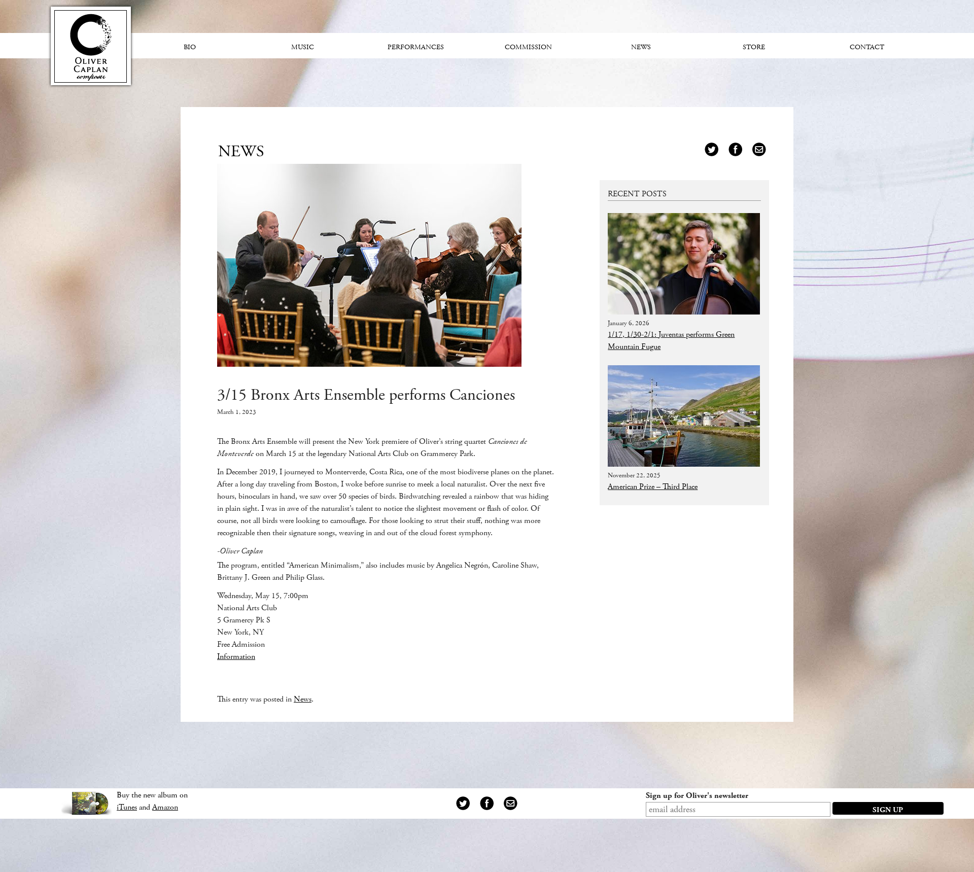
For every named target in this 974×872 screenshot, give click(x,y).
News (302, 699)
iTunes (127, 807)
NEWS (241, 152)
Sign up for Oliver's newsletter (697, 795)
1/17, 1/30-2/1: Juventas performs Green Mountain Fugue (671, 340)
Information (236, 656)
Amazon (165, 807)
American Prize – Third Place (653, 486)
